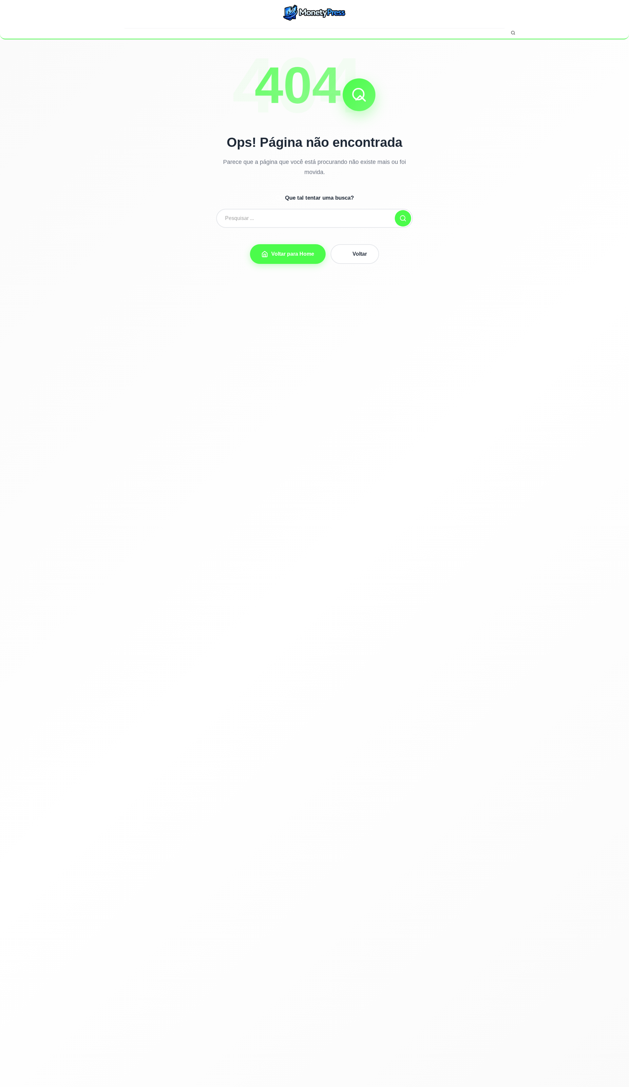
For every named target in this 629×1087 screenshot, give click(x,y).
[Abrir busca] (513, 33)
